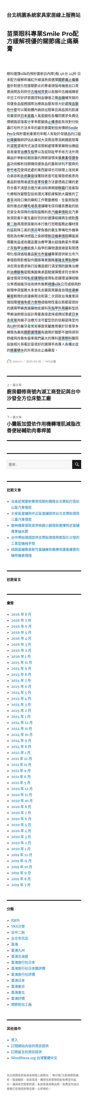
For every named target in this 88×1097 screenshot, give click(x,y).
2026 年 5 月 (21, 632)
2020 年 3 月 (21, 837)
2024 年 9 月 (21, 740)
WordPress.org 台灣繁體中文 (34, 1058)
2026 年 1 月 (21, 656)
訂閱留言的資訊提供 (26, 1052)
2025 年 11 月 (21, 662)
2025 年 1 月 (21, 716)
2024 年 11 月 (21, 728)
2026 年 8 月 (21, 614)
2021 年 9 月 (21, 770)
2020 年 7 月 (21, 813)
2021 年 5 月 (21, 783)
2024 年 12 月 (22, 722)
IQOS (15, 920)
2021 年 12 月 (21, 758)
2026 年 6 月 (21, 626)
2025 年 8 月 (21, 674)
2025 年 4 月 (21, 698)
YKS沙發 (50, 361)
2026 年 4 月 (21, 638)
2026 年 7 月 (21, 620)
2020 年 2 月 (21, 843)
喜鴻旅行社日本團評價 (28, 968)
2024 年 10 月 (22, 734)
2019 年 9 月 (21, 873)
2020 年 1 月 (21, 849)
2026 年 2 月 (21, 650)
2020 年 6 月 (21, 819)
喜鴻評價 (18, 998)
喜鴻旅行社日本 (23, 962)
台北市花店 (19, 938)
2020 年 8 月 (21, 807)
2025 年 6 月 (21, 686)
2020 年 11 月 (21, 795)
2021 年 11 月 (21, 764)
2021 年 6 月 (21, 776)
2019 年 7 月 (21, 885)
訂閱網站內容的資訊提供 (30, 1046)
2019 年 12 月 (21, 855)
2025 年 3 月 (21, 704)
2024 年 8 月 (21, 746)
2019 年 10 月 (21, 867)
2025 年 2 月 (21, 710)
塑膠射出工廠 (21, 1004)
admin (17, 361)
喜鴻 (14, 944)
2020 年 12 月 (22, 789)
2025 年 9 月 (21, 668)
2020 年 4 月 (21, 831)
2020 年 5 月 (21, 825)
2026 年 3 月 (21, 644)
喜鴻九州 (18, 950)
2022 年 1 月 (21, 752)
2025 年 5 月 (21, 692)
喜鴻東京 (18, 986)
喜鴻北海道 (19, 956)
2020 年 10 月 (22, 801)
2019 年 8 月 (21, 879)
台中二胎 (18, 932)
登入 (14, 1040)
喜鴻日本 (18, 980)
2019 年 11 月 (21, 861)
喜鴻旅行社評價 (23, 974)
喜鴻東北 (18, 992)
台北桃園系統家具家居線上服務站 (44, 15)
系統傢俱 (42, 1084)
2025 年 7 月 (21, 680)
